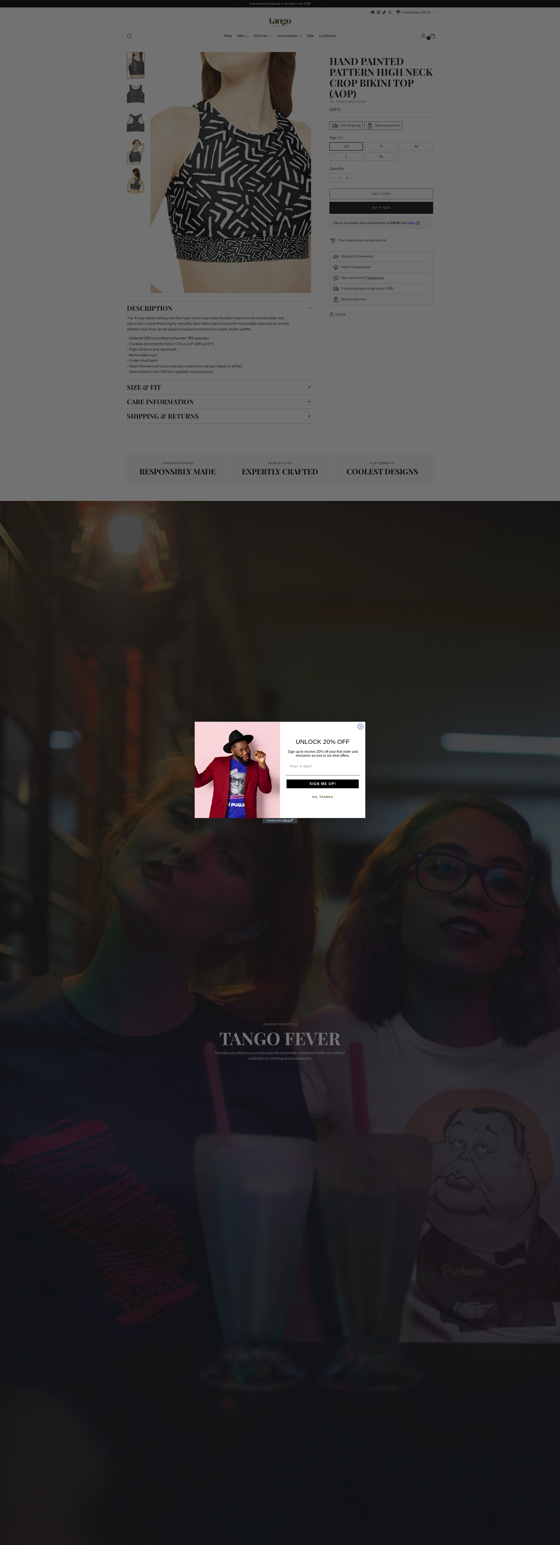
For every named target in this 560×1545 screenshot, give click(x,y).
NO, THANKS (322, 797)
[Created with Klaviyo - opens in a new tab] (280, 820)
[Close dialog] (360, 726)
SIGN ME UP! (323, 784)
